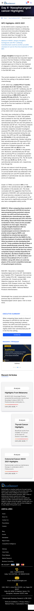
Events (4, 534)
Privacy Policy (24, 602)
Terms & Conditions (11, 602)
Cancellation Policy (22, 604)
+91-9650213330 (23, 574)
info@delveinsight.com (19, 580)
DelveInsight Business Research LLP (14, 598)
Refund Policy (9, 604)
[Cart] (27, 3)
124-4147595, (13, 574)
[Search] (31, 3)
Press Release (6, 555)
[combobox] (31, 3)
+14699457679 (18, 572)
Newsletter (5, 537)
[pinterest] (18, 607)
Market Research (7, 558)
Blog (3, 531)
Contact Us (17, 334)
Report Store (5, 540)
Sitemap (4, 549)
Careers (4, 526)
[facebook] (17, 607)
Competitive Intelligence (9, 543)
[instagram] (19, 607)
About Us (4, 517)
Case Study (5, 552)
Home (5, 18)
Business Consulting (7, 561)
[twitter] (15, 607)
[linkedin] (14, 607)
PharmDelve (5, 523)
